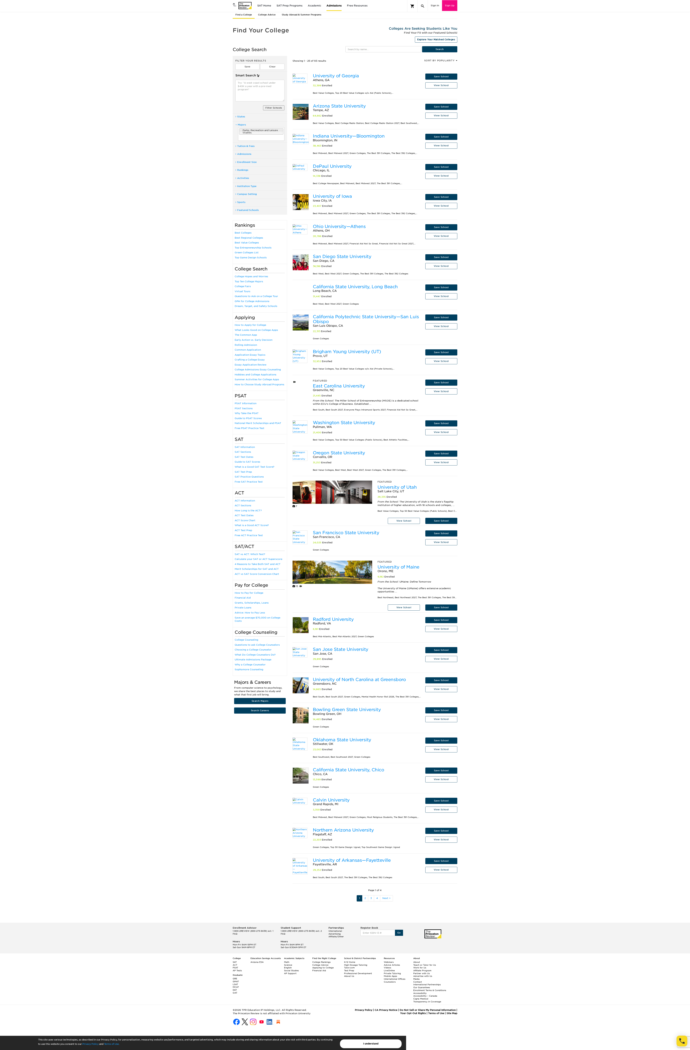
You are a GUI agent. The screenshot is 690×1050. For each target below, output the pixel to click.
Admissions (334, 5)
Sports (241, 202)
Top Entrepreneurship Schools (253, 247)
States (241, 116)
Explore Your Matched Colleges (436, 39)
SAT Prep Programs (289, 5)
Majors (242, 124)
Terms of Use (111, 1044)
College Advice (267, 14)
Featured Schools (248, 210)
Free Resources (357, 5)
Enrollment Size (247, 162)
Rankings (242, 170)
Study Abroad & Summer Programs (301, 14)
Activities (243, 178)
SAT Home (264, 5)
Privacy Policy (90, 1044)
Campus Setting (247, 194)
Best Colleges (243, 232)
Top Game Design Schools (251, 257)
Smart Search (245, 75)
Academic (314, 5)
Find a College (243, 14)
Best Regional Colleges (249, 237)
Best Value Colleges (247, 242)
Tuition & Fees (246, 146)
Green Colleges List (247, 252)
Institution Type (246, 186)
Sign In (435, 5)
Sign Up (449, 5)
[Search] (423, 6)
